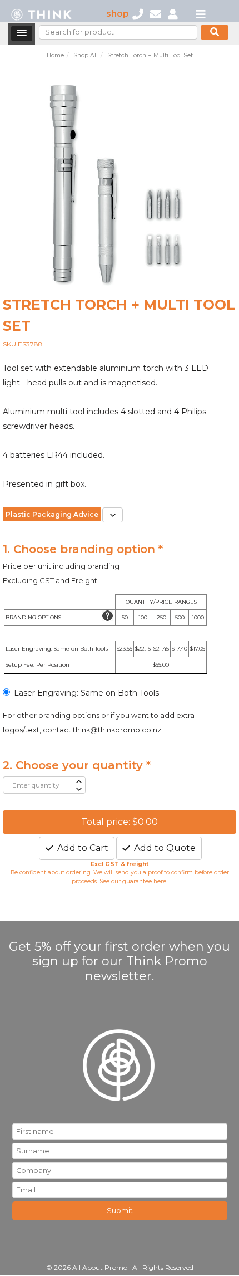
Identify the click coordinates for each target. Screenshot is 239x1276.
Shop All (85, 55)
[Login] (173, 13)
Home (55, 55)
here (159, 881)
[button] (21, 33)
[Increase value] (78, 781)
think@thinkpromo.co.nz (117, 730)
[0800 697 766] (138, 13)
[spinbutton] (37, 785)
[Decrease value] (78, 789)
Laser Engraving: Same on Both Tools (86, 693)
